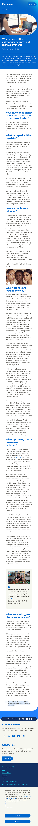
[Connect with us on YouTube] (13, 736)
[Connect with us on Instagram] (23, 736)
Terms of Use (27, 796)
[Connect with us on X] (9, 736)
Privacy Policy (11, 798)
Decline (17, 815)
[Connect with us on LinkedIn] (18, 736)
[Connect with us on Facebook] (4, 736)
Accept (17, 821)
